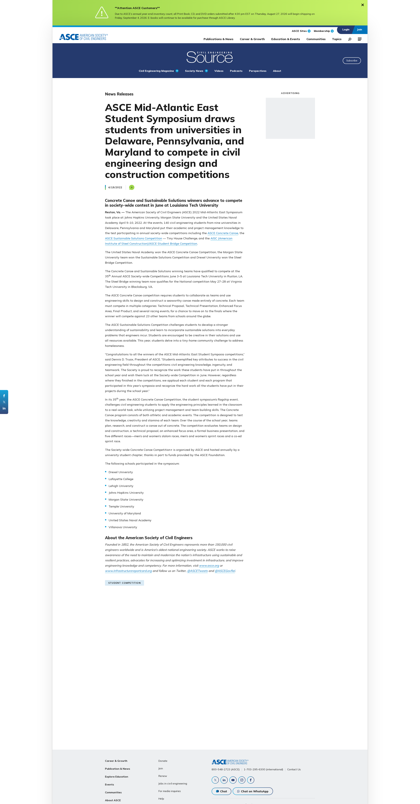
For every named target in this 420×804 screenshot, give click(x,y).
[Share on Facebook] (4, 396)
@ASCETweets (197, 571)
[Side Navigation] (359, 38)
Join (160, 768)
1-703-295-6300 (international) (263, 769)
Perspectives (257, 70)
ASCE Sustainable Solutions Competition (133, 238)
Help (161, 798)
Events (109, 784)
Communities (316, 39)
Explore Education (116, 776)
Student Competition (124, 582)
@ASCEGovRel (225, 571)
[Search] (348, 38)
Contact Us (294, 769)
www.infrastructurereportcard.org (128, 571)
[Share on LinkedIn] (4, 408)
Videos (218, 70)
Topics (336, 39)
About (277, 70)
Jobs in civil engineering (172, 783)
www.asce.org (209, 565)
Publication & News (117, 768)
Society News (194, 70)
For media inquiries (169, 791)
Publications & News (218, 39)
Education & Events (285, 39)
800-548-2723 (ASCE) (226, 769)
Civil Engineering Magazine (156, 70)
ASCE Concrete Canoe (223, 233)
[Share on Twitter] (4, 402)
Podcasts (236, 70)
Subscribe (351, 60)
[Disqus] (210, 643)
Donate (162, 760)
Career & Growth (252, 39)
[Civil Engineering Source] (210, 56)
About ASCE (113, 800)
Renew (162, 776)
